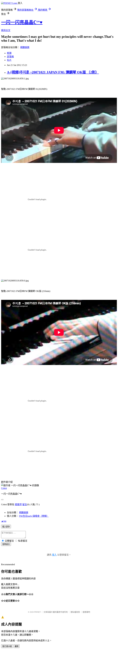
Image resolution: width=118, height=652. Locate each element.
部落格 (10, 56)
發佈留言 (6, 544)
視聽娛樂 (24, 47)
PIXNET (37, 612)
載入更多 (6, 527)
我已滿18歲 (7, 646)
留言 (24, 504)
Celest (4, 488)
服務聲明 (86, 612)
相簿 (9, 53)
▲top (3, 521)
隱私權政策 (75, 612)
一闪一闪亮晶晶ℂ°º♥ (21, 22)
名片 (9, 60)
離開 (16, 646)
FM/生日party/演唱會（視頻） (34, 516)
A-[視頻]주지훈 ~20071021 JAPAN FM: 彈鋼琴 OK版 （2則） (53, 72)
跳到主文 (5, 30)
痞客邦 (18, 504)
